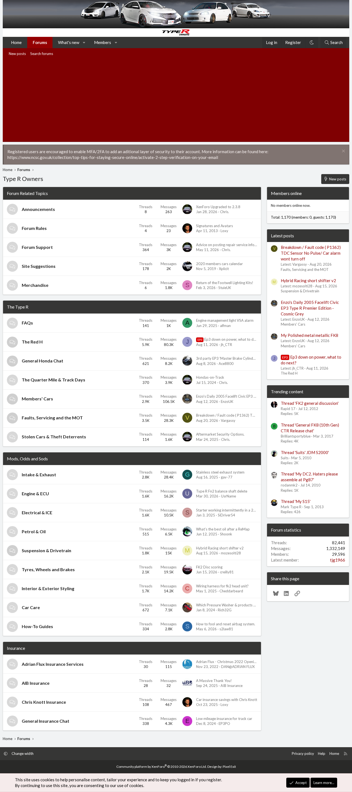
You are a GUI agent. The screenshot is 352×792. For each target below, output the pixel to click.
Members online (286, 193)
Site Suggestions (39, 266)
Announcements (38, 209)
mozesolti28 (231, 553)
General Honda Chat (42, 360)
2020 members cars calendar (219, 264)
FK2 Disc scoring (209, 567)
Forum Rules (34, 228)
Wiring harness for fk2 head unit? (222, 586)
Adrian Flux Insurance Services (53, 664)
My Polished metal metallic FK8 (309, 335)
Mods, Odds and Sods (27, 458)
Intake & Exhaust (39, 474)
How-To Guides (37, 626)
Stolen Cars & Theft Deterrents (54, 436)
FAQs (27, 322)
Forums (40, 42)
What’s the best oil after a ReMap (223, 529)
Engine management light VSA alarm (225, 320)
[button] (84, 42)
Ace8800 (226, 363)
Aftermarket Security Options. (220, 434)
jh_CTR (226, 344)
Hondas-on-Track (210, 377)
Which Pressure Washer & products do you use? (234, 605)
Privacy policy (303, 753)
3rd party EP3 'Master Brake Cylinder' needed (233, 358)
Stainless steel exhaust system (220, 472)
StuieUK (224, 287)
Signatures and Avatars (214, 226)
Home (16, 42)
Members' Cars (37, 398)
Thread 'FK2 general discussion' (310, 403)
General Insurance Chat (45, 721)
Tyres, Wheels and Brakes (48, 569)
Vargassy (228, 420)
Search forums (41, 53)
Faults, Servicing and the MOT (52, 417)
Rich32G (225, 610)
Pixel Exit (229, 767)
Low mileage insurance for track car (224, 718)
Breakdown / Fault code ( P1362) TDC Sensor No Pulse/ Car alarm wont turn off (311, 253)
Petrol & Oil (34, 531)
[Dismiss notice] (342, 152)
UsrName (228, 496)
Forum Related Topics (27, 193)
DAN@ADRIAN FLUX (238, 666)
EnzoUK (227, 401)
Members (102, 42)
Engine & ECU (35, 493)
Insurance (16, 648)
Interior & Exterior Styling (48, 588)
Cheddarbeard (231, 591)
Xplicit (224, 268)
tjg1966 (337, 559)
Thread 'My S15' (295, 501)
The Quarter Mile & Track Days (53, 379)
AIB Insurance (36, 683)
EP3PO (224, 723)
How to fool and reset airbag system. (225, 624)
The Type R (17, 306)
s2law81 (226, 629)
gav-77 (226, 477)
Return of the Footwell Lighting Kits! (224, 282)
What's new (68, 42)
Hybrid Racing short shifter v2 (220, 548)
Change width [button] (23, 753)
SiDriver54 (226, 515)
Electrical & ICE (37, 512)
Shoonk (226, 534)
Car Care (31, 607)
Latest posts (282, 235)
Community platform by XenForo (161, 767)
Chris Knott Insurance (44, 702)
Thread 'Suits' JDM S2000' (305, 452)
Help (321, 753)
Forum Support (37, 247)
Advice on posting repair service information (231, 245)
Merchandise (35, 285)
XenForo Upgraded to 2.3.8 (218, 207)
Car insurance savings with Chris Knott (226, 699)
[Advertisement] (176, 99)
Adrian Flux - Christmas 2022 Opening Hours (232, 661)
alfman (225, 325)
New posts (17, 53)
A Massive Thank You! (214, 680)
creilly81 (227, 572)
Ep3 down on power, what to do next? (231, 339)
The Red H (32, 341)
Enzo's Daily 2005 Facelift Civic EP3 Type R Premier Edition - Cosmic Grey (255, 396)
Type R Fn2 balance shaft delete (221, 491)
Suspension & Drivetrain (46, 550)
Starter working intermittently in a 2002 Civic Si (234, 510)
